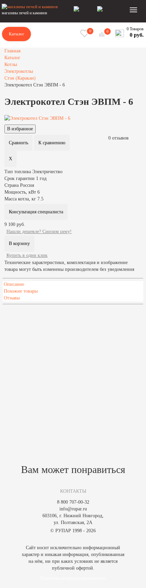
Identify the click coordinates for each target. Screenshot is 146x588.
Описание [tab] (14, 284)
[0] (102, 34)
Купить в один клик (27, 255)
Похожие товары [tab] (21, 291)
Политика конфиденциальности (73, 578)
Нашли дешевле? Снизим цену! (39, 231)
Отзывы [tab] (12, 297)
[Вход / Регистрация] (85, 9)
